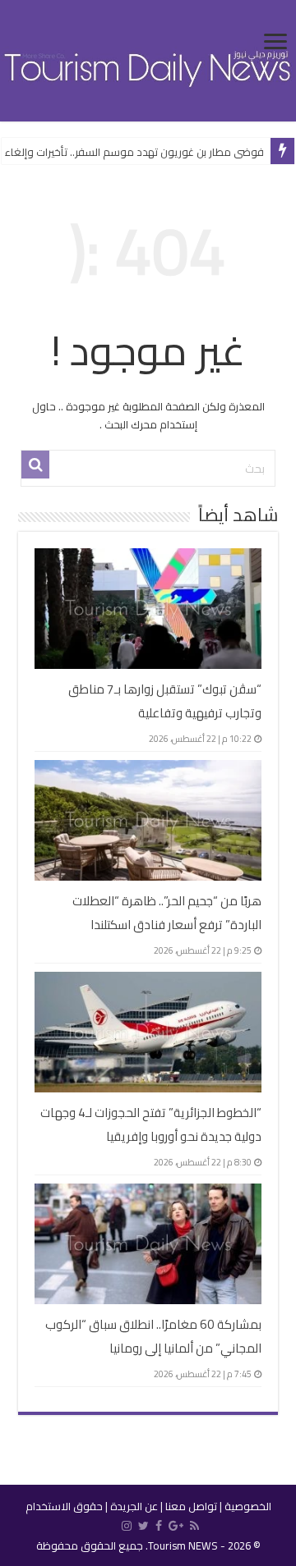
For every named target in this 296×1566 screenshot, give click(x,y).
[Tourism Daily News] (148, 59)
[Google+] (176, 1526)
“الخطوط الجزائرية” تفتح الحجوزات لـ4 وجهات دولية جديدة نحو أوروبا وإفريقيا (150, 1124)
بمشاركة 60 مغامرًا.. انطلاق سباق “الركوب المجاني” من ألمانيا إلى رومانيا (153, 1336)
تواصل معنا (191, 1506)
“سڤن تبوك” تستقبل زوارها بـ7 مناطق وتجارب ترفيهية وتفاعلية (164, 701)
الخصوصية (247, 1506)
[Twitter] (143, 1526)
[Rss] (194, 1526)
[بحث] (35, 464)
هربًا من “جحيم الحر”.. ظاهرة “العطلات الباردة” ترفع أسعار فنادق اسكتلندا (166, 912)
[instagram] (126, 1526)
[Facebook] (159, 1526)
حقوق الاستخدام (64, 1506)
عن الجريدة (134, 1506)
